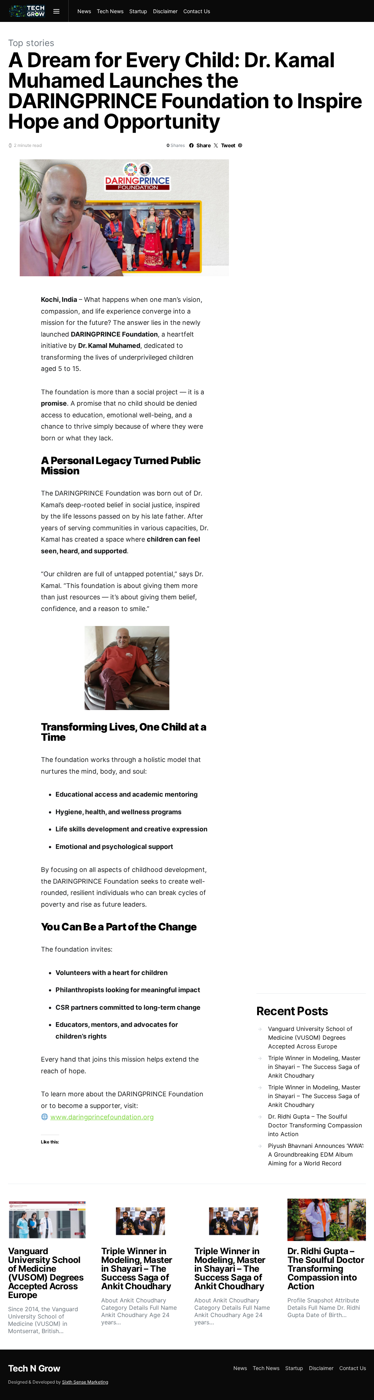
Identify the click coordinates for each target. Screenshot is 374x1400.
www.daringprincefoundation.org (102, 1117)
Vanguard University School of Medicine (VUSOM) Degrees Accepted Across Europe (310, 1037)
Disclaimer (165, 11)
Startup (138, 11)
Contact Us (196, 11)
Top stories (31, 43)
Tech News (110, 11)
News (84, 11)
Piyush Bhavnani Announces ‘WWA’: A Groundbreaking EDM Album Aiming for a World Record (316, 1154)
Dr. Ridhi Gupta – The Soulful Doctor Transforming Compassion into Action (315, 1125)
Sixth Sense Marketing (85, 1382)
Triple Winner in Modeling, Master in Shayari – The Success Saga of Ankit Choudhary (314, 1066)
